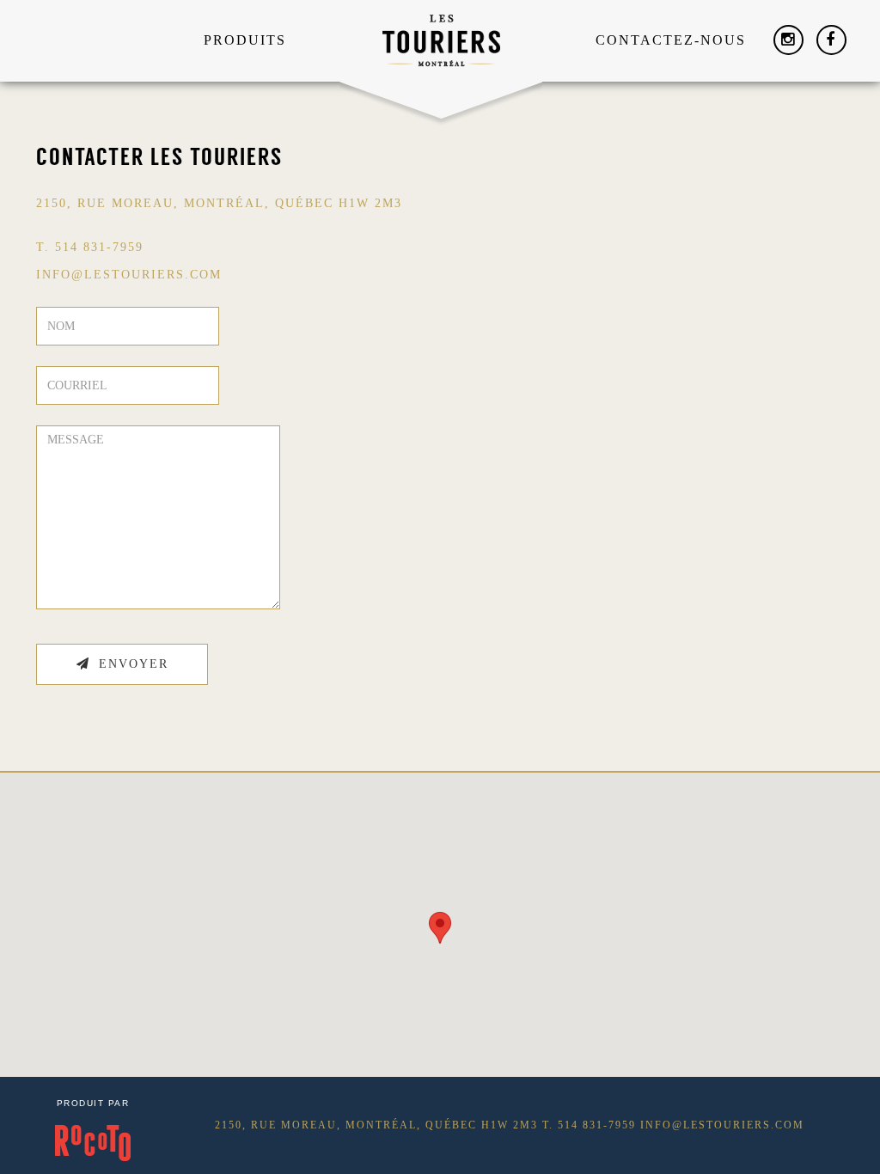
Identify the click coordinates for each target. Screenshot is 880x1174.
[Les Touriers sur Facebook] (831, 40)
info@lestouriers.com (722, 1125)
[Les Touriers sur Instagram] (788, 40)
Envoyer (133, 663)
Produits (245, 40)
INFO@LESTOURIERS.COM (129, 274)
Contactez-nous (671, 40)
